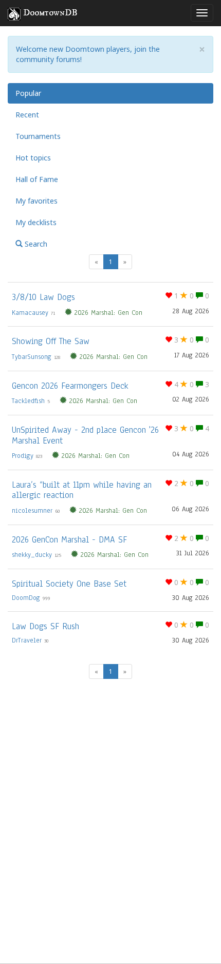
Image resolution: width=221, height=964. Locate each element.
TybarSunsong (31, 357)
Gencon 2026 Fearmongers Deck (70, 386)
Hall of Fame (36, 179)
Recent (27, 114)
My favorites (36, 201)
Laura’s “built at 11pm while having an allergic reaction (82, 490)
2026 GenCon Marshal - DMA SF (69, 540)
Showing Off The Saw (50, 341)
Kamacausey (30, 312)
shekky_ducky (32, 554)
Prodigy (22, 455)
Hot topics (33, 158)
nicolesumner (32, 510)
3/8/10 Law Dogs (43, 297)
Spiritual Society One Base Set (69, 584)
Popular (28, 93)
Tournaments (38, 136)
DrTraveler (27, 640)
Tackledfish (28, 401)
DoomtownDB (50, 12)
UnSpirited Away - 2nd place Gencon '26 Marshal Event (85, 435)
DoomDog (26, 597)
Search (35, 244)
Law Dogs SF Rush (45, 626)
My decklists (36, 222)
